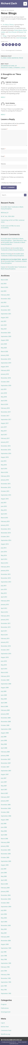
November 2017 (6, 412)
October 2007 (5, 767)
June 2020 (4, 344)
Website (3, 164)
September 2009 (6, 684)
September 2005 (6, 861)
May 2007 (4, 786)
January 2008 (5, 755)
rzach (11, 10)
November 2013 (6, 578)
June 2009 (4, 695)
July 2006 (3, 823)
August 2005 (5, 865)
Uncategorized (10, 50)
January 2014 (5, 570)
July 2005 (3, 869)
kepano (3, 267)
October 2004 (5, 903)
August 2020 (5, 340)
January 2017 (5, 442)
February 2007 (5, 797)
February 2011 (5, 638)
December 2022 (5, 298)
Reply (3, 97)
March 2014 (4, 563)
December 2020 (5, 332)
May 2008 (4, 744)
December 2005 (5, 850)
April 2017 (4, 434)
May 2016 (4, 465)
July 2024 (3, 283)
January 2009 (5, 714)
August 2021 (5, 317)
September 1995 (6, 963)
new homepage (21, 38)
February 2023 (5, 295)
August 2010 (5, 657)
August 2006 (5, 820)
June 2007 (4, 782)
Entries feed (5, 1026)
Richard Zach (9, 3)
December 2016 (5, 446)
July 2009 (3, 691)
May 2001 (4, 933)
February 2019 (5, 370)
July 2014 (3, 548)
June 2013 (4, 589)
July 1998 (3, 952)
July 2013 (3, 585)
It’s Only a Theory (8, 24)
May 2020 (4, 348)
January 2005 (5, 891)
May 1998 (4, 959)
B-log (4, 36)
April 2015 (4, 514)
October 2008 (5, 725)
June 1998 (4, 956)
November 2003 (6, 925)
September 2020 (6, 336)
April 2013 (4, 597)
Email (3, 156)
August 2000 (5, 944)
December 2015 (5, 484)
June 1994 (4, 971)
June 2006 (4, 827)
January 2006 (5, 846)
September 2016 (6, 453)
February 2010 (5, 676)
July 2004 (3, 910)
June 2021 (4, 325)
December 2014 (5, 529)
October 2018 (5, 382)
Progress (3, 1004)
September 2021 (6, 314)
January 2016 (5, 480)
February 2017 (5, 438)
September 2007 (6, 770)
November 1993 (6, 978)
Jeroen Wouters (6, 248)
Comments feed (6, 1030)
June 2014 (4, 551)
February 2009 (5, 710)
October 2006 (5, 812)
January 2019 (5, 374)
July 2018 (3, 389)
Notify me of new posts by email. (11, 183)
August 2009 (5, 687)
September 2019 (6, 363)
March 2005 (4, 884)
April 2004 (4, 922)
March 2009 (4, 706)
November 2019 (6, 359)
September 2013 (6, 582)
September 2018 (6, 385)
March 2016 (4, 472)
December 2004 (5, 895)
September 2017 (6, 419)
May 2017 (4, 431)
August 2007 (5, 774)
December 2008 (5, 718)
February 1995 (5, 967)
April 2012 (4, 608)
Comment (4, 129)
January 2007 (5, 801)
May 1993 (4, 989)
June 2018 (4, 393)
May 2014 (4, 555)
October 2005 (5, 857)
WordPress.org (5, 1034)
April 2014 (4, 559)
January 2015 (5, 525)
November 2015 (6, 487)
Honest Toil (22, 32)
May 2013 (4, 593)
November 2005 (6, 854)
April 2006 (4, 835)
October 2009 (5, 680)
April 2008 (4, 748)
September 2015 (6, 495)
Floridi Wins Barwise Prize (12, 57)
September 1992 (6, 993)
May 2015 (4, 510)
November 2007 (6, 763)
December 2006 (5, 804)
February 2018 (5, 408)
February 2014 (5, 567)
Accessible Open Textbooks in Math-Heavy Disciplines (12, 249)
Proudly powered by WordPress (9, 1042)
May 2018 (4, 397)
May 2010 (4, 665)
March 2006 (4, 838)
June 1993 (4, 986)
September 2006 (6, 816)
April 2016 (4, 468)
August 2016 (5, 457)
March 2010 (4, 672)
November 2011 (6, 627)
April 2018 (4, 400)
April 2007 (4, 789)
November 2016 (6, 450)
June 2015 (4, 506)
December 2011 (5, 623)
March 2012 (4, 612)
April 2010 (4, 669)
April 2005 (4, 880)
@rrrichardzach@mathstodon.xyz (11, 1040)
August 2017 (5, 423)
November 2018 (6, 378)
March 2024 (4, 287)
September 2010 (6, 653)
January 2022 (5, 306)
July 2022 (3, 302)
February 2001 (5, 937)
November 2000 (6, 940)
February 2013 (5, 601)
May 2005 (4, 876)
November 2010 (6, 646)
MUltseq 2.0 (4, 212)
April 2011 (4, 631)
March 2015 (4, 517)
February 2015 (5, 521)
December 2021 (5, 310)
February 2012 (5, 616)
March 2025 (4, 280)
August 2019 (5, 366)
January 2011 (5, 642)
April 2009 (4, 703)
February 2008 (5, 752)
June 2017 (4, 427)
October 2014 (5, 536)
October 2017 (5, 416)
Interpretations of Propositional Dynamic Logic (13, 65)
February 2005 (5, 888)
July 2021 (3, 321)
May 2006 (4, 831)
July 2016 (3, 461)
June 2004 (4, 914)
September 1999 (6, 948)
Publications (5, 1008)
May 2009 (4, 699)
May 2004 (4, 918)
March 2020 (4, 351)
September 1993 (6, 982)
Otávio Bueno (18, 30)
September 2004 (6, 906)
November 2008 (6, 721)
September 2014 (6, 540)
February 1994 (5, 974)
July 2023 (3, 291)
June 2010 (4, 661)
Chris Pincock (12, 32)
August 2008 (5, 733)
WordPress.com (14, 1043)
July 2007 (3, 778)
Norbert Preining (6, 254)
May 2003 (4, 929)
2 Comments (18, 50)
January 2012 (5, 619)
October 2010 (5, 650)
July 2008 (3, 736)
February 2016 (5, 476)
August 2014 (5, 544)
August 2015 (5, 499)
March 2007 (4, 793)
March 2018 (4, 404)
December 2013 (5, 574)
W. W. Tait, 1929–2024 (7, 216)
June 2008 (4, 740)
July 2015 (3, 502)
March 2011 (4, 635)
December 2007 (5, 759)
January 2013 (5, 604)
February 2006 (5, 842)
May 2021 (4, 329)
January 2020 (5, 355)
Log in (3, 1023)
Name (3, 149)
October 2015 (5, 491)
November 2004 (6, 899)
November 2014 (6, 533)
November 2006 (6, 808)
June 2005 (4, 872)
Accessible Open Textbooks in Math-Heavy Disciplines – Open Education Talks (14, 239)
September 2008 (6, 729)
